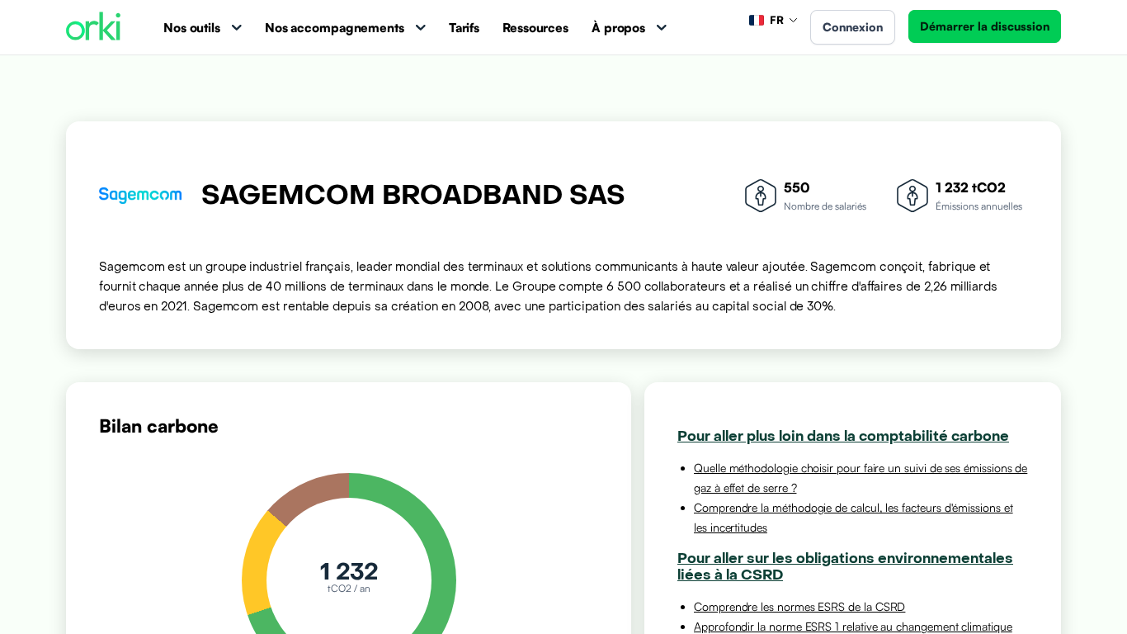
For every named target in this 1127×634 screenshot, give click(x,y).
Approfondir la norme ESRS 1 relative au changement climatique (853, 626)
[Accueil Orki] (93, 28)
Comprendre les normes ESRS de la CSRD (799, 606)
